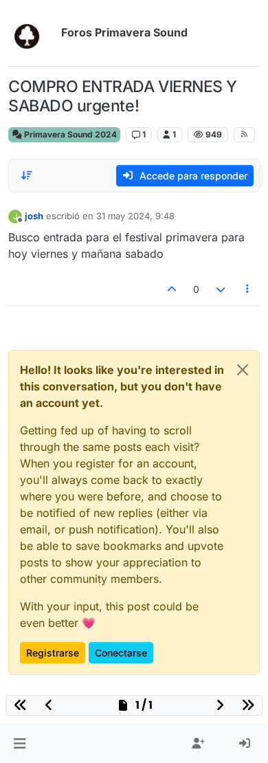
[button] (19, 744)
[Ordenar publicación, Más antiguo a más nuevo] (26, 175)
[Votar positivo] (172, 289)
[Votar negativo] (220, 289)
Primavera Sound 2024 (69, 134)
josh (34, 215)
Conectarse (121, 653)
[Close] (242, 370)
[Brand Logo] (32, 32)
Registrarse (52, 653)
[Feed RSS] (244, 134)
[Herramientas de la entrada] (248, 289)
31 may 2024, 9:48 (135, 215)
